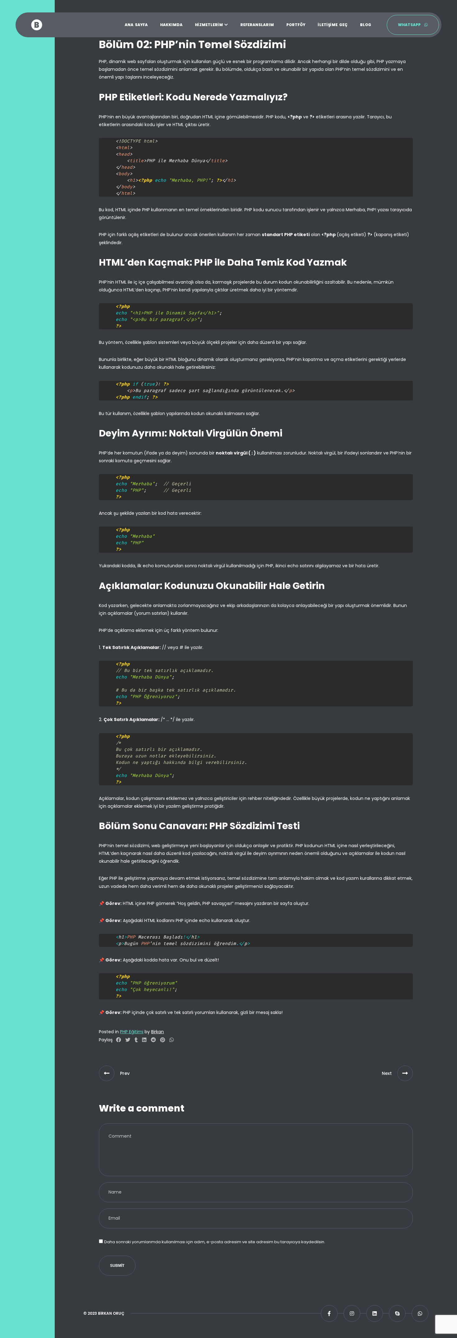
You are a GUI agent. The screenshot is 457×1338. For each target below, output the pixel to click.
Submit (117, 1265)
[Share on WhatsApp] (171, 1040)
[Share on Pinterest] (162, 1040)
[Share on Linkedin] (144, 1040)
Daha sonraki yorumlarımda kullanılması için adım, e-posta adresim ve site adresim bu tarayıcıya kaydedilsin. (214, 1242)
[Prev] (106, 1073)
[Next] (405, 1073)
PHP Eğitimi (131, 1032)
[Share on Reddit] (153, 1040)
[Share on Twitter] (127, 1040)
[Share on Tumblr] (136, 1040)
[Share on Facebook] (118, 1040)
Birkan (157, 1032)
